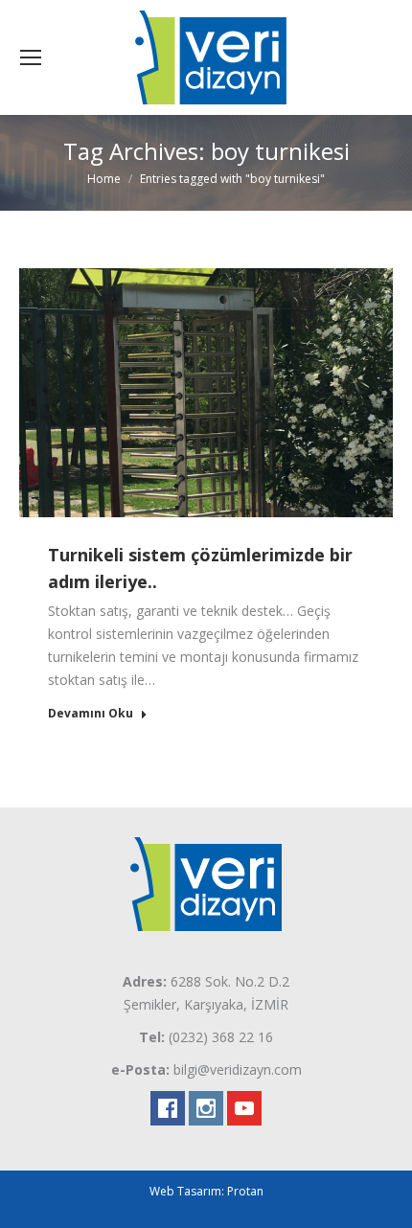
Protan (245, 1191)
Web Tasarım (185, 1191)
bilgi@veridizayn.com (237, 1069)
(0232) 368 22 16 (221, 1037)
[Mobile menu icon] (30, 57)
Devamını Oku (90, 713)
